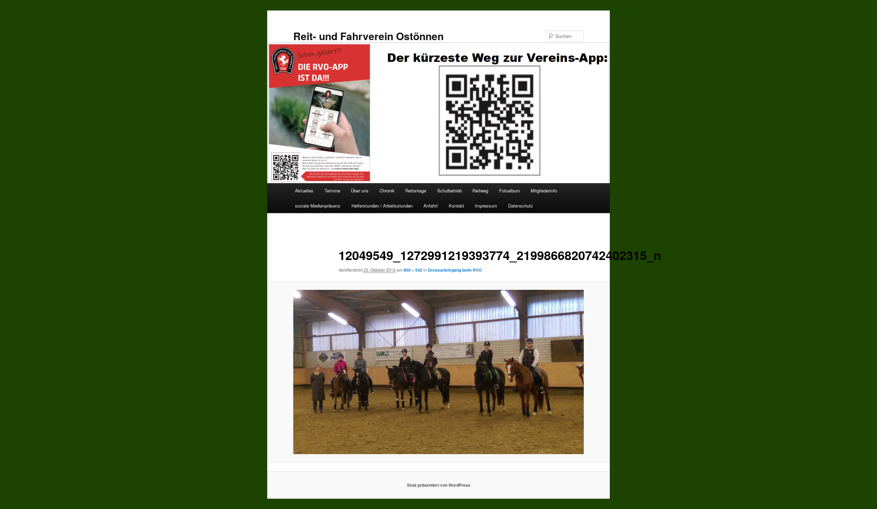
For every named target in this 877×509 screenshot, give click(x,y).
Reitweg (480, 190)
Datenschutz (520, 205)
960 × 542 (413, 270)
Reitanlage (415, 190)
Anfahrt (430, 205)
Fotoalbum (509, 190)
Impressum (486, 205)
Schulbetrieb (449, 190)
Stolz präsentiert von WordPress (438, 485)
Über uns (360, 190)
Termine (332, 190)
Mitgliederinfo (544, 190)
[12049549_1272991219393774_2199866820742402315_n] (438, 372)
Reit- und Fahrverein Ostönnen (368, 35)
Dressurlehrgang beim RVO (455, 270)
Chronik (387, 190)
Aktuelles (304, 190)
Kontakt (456, 205)
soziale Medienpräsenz (318, 205)
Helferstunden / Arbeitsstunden (382, 205)
